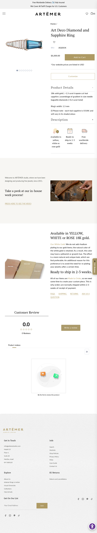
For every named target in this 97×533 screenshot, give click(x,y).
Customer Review (26, 312)
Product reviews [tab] (14, 345)
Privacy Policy (54, 457)
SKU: (53, 48)
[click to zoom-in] (24, 44)
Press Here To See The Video (18, 204)
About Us (7, 479)
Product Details (62, 87)
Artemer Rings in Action (12, 482)
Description (59, 120)
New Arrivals (8, 492)
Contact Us (53, 466)
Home (53, 24)
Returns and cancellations (58, 479)
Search (52, 447)
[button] (54, 42)
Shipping (62, 294)
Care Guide (53, 463)
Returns (74, 294)
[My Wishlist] (87, 13)
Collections (7, 489)
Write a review (70, 328)
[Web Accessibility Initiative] (92, 526)
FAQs (52, 294)
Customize (73, 76)
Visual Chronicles (10, 485)
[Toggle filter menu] (87, 351)
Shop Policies (54, 453)
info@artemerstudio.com (12, 446)
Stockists (52, 450)
